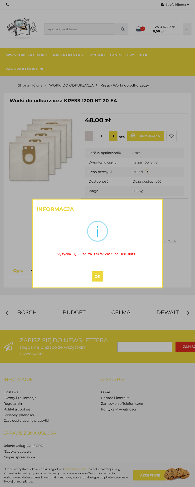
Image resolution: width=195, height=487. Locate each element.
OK (97, 276)
